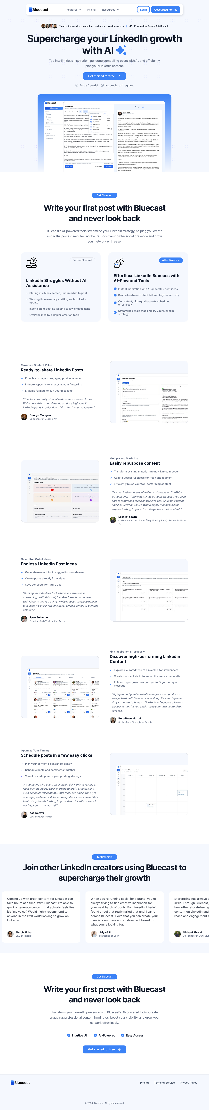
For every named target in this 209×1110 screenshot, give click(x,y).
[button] (74, 9)
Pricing (91, 9)
